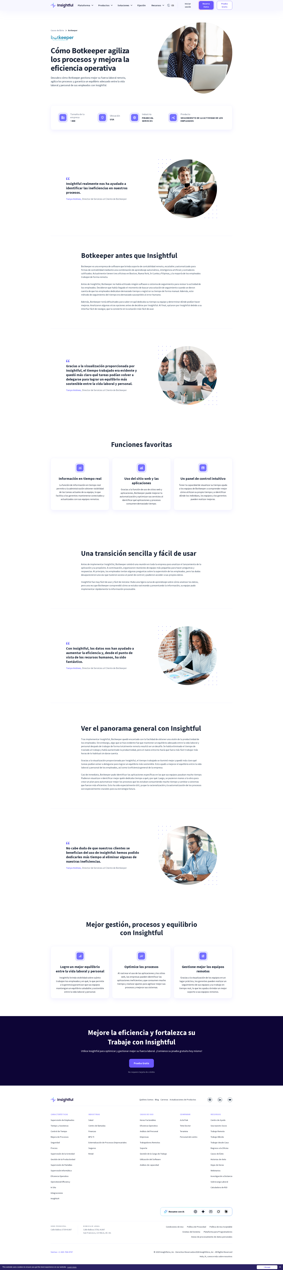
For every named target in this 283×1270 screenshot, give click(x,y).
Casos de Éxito (57, 30)
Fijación (141, 5)
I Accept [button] (267, 1267)
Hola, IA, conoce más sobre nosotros (216, 1256)
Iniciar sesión (188, 5)
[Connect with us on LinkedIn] (220, 1099)
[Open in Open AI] (195, 1211)
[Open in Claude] (226, 1211)
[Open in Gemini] (203, 1211)
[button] (85, 5)
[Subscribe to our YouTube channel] (230, 1099)
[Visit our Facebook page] (210, 1099)
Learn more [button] (71, 1267)
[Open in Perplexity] (210, 1211)
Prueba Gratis (224, 5)
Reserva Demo (206, 5)
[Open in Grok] (218, 1211)
